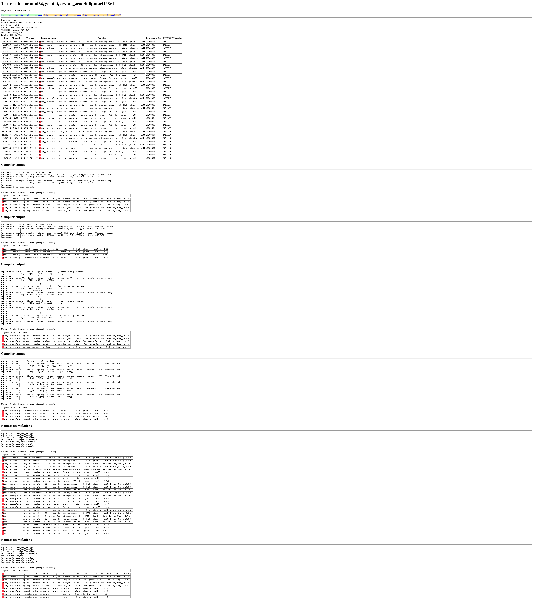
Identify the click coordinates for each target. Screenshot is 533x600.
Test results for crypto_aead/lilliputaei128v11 (101, 15)
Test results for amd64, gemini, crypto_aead (62, 15)
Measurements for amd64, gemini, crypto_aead (21, 15)
